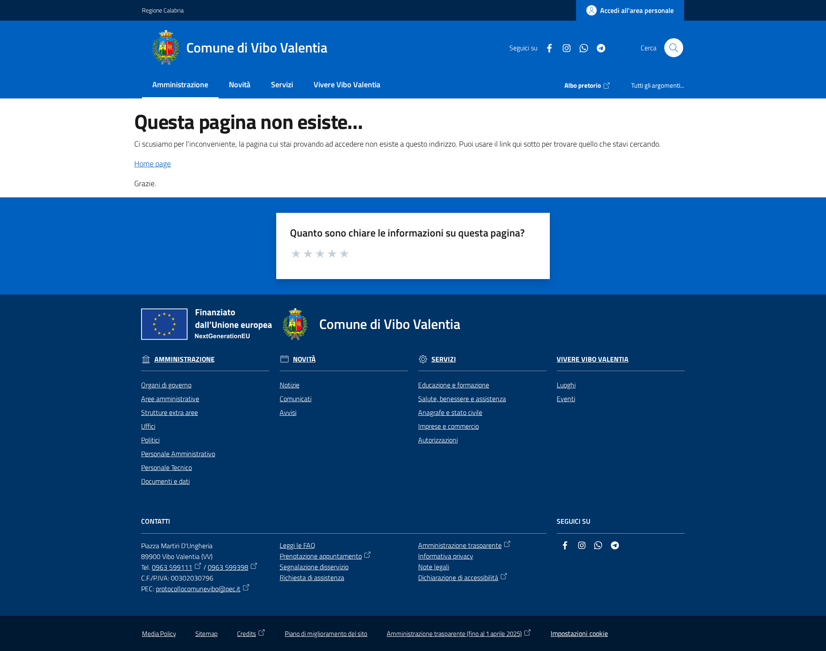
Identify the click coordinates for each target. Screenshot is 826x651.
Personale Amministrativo (178, 453)
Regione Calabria (163, 10)
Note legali (433, 567)
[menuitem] (180, 85)
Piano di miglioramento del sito (326, 634)
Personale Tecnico (166, 467)
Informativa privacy (445, 556)
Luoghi (566, 385)
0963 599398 (228, 567)
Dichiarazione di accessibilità (458, 577)
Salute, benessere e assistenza (462, 398)
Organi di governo (166, 385)
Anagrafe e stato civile (450, 412)
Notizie (289, 385)
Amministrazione (184, 359)
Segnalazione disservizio (314, 567)
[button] (673, 47)
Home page (152, 163)
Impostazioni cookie (579, 633)
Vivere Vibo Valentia (593, 359)
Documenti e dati (165, 481)
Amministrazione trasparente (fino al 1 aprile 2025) (454, 634)
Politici (150, 440)
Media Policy (159, 634)
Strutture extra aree (169, 412)
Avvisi (288, 412)
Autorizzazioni (438, 440)
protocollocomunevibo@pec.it (198, 588)
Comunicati (295, 398)
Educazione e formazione (453, 385)
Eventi (566, 398)
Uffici (148, 426)
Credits (246, 634)
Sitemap (206, 634)
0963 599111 (172, 567)
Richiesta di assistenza (312, 577)
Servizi (443, 359)
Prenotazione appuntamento (321, 556)
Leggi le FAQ (297, 545)
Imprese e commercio (448, 426)
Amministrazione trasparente (460, 545)
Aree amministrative (170, 398)
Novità (304, 359)
